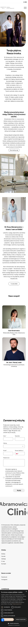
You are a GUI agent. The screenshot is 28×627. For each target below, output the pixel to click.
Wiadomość (6, 457)
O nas (3, 561)
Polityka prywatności (17, 604)
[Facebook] (26, 2)
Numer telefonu (19, 450)
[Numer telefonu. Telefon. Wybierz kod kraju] (17, 453)
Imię (4, 436)
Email (5, 450)
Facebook (4, 577)
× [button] (26, 591)
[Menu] (25, 8)
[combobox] (14, 446)
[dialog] (14, 608)
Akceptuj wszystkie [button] (7, 619)
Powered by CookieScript (14, 625)
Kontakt (3, 564)
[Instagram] (24, 2)
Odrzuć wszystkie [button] (21, 619)
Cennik (3, 556)
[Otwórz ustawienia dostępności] (2, 620)
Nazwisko (17, 436)
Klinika (3, 554)
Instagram (4, 579)
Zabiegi (3, 559)
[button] (14, 623)
